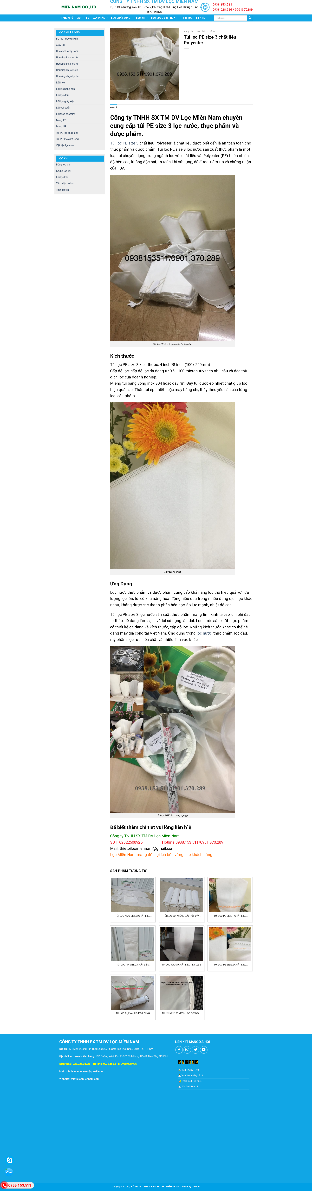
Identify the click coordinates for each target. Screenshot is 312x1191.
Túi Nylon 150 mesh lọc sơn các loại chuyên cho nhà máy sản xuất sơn (181, 1013)
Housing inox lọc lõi (67, 57)
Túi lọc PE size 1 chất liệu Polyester (230, 915)
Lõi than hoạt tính (65, 114)
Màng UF (61, 126)
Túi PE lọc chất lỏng (67, 132)
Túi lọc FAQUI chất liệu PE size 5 (181, 964)
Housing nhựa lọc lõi (67, 70)
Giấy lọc (60, 44)
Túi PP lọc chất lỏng (67, 139)
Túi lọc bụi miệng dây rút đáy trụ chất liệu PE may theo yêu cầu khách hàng (181, 915)
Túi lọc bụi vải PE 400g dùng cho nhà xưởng (133, 1013)
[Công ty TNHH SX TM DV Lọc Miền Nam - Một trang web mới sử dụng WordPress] (78, 7)
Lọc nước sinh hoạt (164, 18)
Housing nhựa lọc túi (67, 76)
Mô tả (113, 107)
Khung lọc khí (63, 170)
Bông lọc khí (63, 164)
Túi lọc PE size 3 (124, 143)
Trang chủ (66, 18)
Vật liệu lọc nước (65, 145)
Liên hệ (200, 18)
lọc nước (204, 633)
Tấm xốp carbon (65, 183)
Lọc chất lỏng (120, 18)
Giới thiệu (83, 18)
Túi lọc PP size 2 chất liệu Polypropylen (133, 964)
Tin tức (188, 18)
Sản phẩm (99, 18)
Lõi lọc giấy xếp (65, 101)
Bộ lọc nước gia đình (67, 38)
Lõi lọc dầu (62, 95)
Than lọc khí (62, 189)
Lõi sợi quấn (63, 107)
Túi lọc (213, 31)
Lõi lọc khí (62, 177)
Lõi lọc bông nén (65, 88)
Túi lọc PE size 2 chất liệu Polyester (230, 964)
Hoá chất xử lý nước (67, 51)
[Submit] (250, 18)
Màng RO (61, 120)
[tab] (113, 107)
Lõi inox (60, 82)
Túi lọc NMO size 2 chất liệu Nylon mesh (132, 915)
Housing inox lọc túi (67, 63)
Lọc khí (140, 18)
